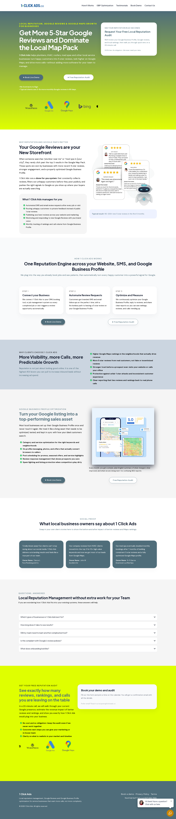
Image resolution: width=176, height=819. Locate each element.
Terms (154, 794)
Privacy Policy (142, 794)
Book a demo (127, 794)
